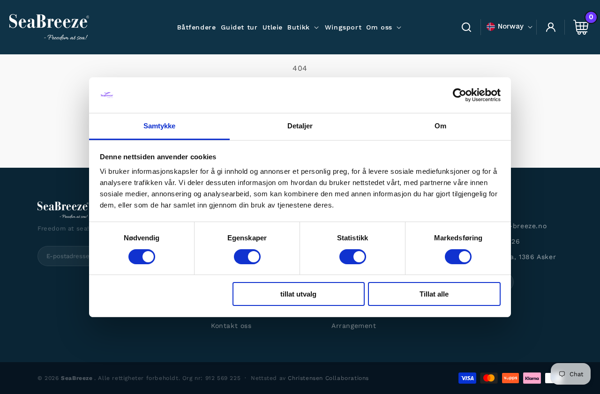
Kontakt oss (231, 325)
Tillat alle (434, 294)
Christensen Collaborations (328, 378)
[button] (303, 27)
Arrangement (353, 325)
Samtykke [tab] (159, 126)
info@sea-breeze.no (512, 226)
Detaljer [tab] (300, 126)
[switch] (247, 256)
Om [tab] (440, 126)
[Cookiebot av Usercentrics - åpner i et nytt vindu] (460, 95)
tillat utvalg (298, 294)
